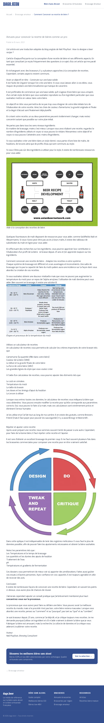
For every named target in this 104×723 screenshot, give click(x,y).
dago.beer (8, 693)
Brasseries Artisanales (72, 4)
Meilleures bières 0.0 (37, 701)
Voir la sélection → (83, 656)
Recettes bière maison (89, 701)
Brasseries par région (63, 701)
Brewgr (72, 418)
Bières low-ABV (35, 704)
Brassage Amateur (93, 4)
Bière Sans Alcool (52, 4)
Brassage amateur (62, 704)
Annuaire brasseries (62, 697)
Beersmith (83, 418)
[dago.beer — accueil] (11, 4)
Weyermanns (12, 239)
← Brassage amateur (15, 671)
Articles (83, 697)
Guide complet (34, 697)
